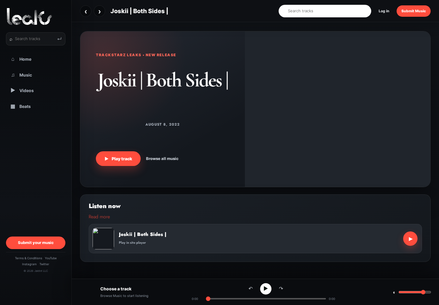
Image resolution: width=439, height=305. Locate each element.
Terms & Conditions (28, 258)
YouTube (51, 258)
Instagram (29, 264)
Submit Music (413, 11)
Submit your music (36, 242)
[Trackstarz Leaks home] (35, 16)
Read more (99, 216)
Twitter (44, 264)
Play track (118, 158)
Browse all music (162, 158)
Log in (384, 11)
